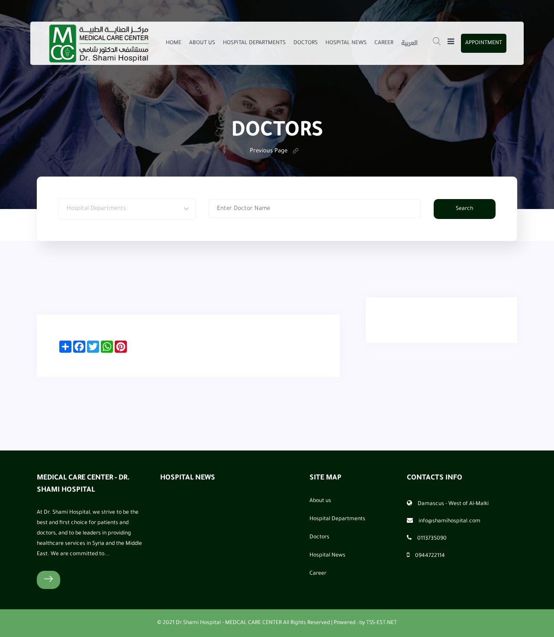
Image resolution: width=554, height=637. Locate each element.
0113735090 (432, 539)
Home (173, 43)
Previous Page (268, 151)
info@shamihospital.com (449, 521)
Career (383, 43)
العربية (409, 43)
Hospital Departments (254, 43)
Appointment (483, 43)
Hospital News (346, 43)
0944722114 (430, 556)
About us (202, 43)
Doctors (305, 43)
